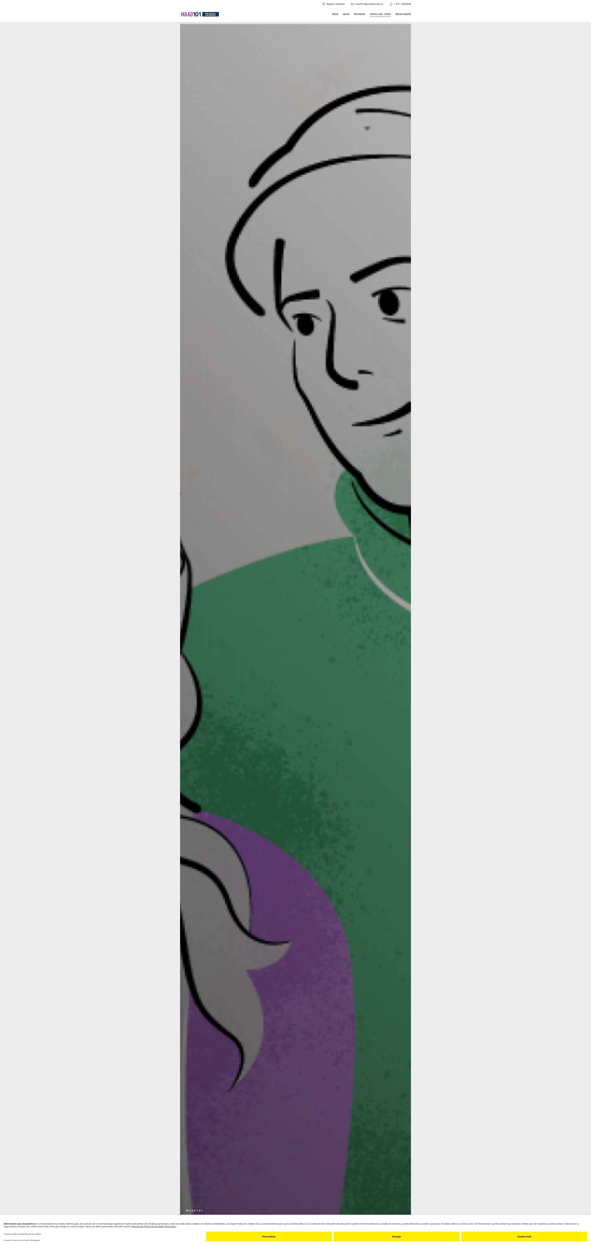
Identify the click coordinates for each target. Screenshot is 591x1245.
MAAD (346, 14)
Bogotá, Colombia (336, 4)
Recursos (359, 14)
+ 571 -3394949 (402, 4)
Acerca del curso (380, 14)
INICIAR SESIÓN (403, 14)
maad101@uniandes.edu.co (369, 4)
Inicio (335, 14)
